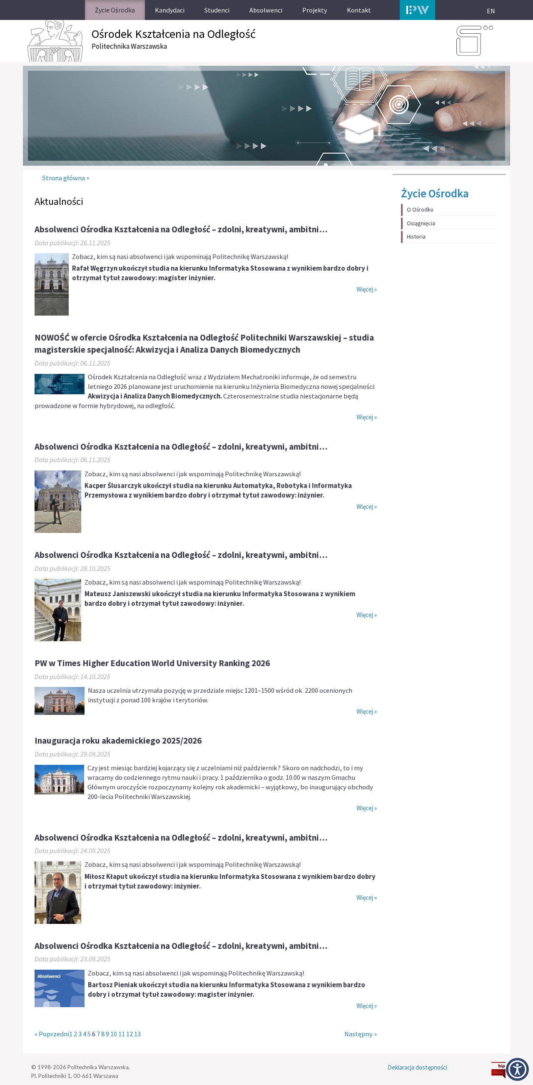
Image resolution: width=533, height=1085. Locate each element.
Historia (416, 236)
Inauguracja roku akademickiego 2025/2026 (118, 740)
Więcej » (366, 289)
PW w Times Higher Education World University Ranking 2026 (152, 663)
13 (137, 1034)
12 (129, 1034)
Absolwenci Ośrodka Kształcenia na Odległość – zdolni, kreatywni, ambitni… (181, 229)
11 (121, 1034)
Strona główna (63, 178)
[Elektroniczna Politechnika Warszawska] (417, 10)
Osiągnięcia (421, 223)
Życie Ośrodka (435, 193)
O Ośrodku (420, 209)
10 (113, 1034)
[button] (517, 1069)
